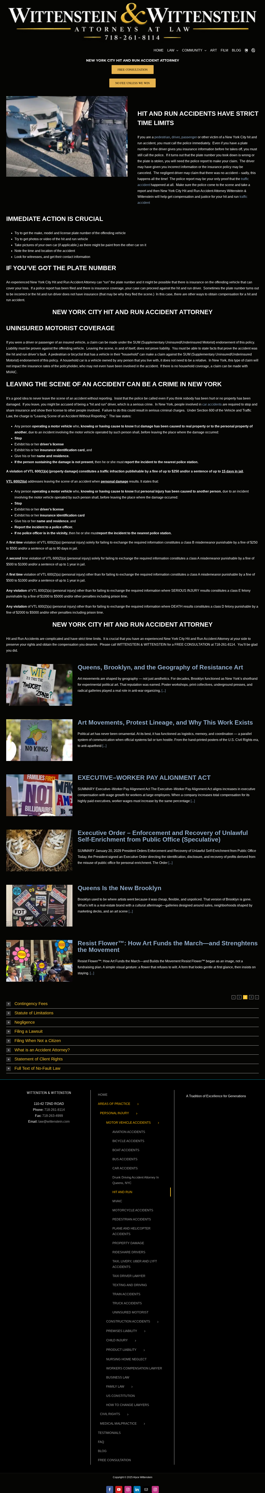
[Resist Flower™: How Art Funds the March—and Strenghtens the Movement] (39, 961)
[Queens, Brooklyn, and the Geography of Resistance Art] (39, 685)
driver (176, 137)
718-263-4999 (52, 1115)
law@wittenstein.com (54, 1121)
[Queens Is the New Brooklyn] (39, 906)
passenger (189, 137)
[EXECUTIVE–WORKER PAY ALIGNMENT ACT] (39, 795)
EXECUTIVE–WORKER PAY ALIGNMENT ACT (144, 777)
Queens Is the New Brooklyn (119, 888)
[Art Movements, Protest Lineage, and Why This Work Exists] (39, 740)
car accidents (212, 404)
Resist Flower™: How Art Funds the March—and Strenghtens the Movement (168, 946)
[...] (163, 690)
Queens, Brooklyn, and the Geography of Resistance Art (160, 667)
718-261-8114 (54, 1109)
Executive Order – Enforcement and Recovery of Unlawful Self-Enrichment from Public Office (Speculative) (163, 836)
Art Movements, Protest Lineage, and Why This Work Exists (165, 722)
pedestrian (162, 137)
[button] (253, 49)
